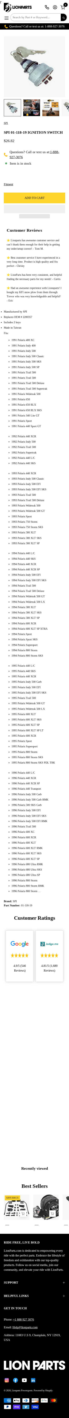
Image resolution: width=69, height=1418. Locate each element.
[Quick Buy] (52, 1213)
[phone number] (47, 7)
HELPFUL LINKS (16, 1295)
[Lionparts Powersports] (18, 7)
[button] (34, 209)
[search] (64, 17)
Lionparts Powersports (22, 1390)
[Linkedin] (33, 1380)
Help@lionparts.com (25, 1327)
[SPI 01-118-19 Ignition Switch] (12, 107)
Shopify (48, 1390)
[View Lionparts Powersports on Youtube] (24, 1380)
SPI (6, 123)
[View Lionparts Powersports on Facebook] (15, 1380)
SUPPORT (11, 1282)
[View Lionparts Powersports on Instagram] (7, 1380)
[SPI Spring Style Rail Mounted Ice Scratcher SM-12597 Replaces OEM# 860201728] (23, 1213)
